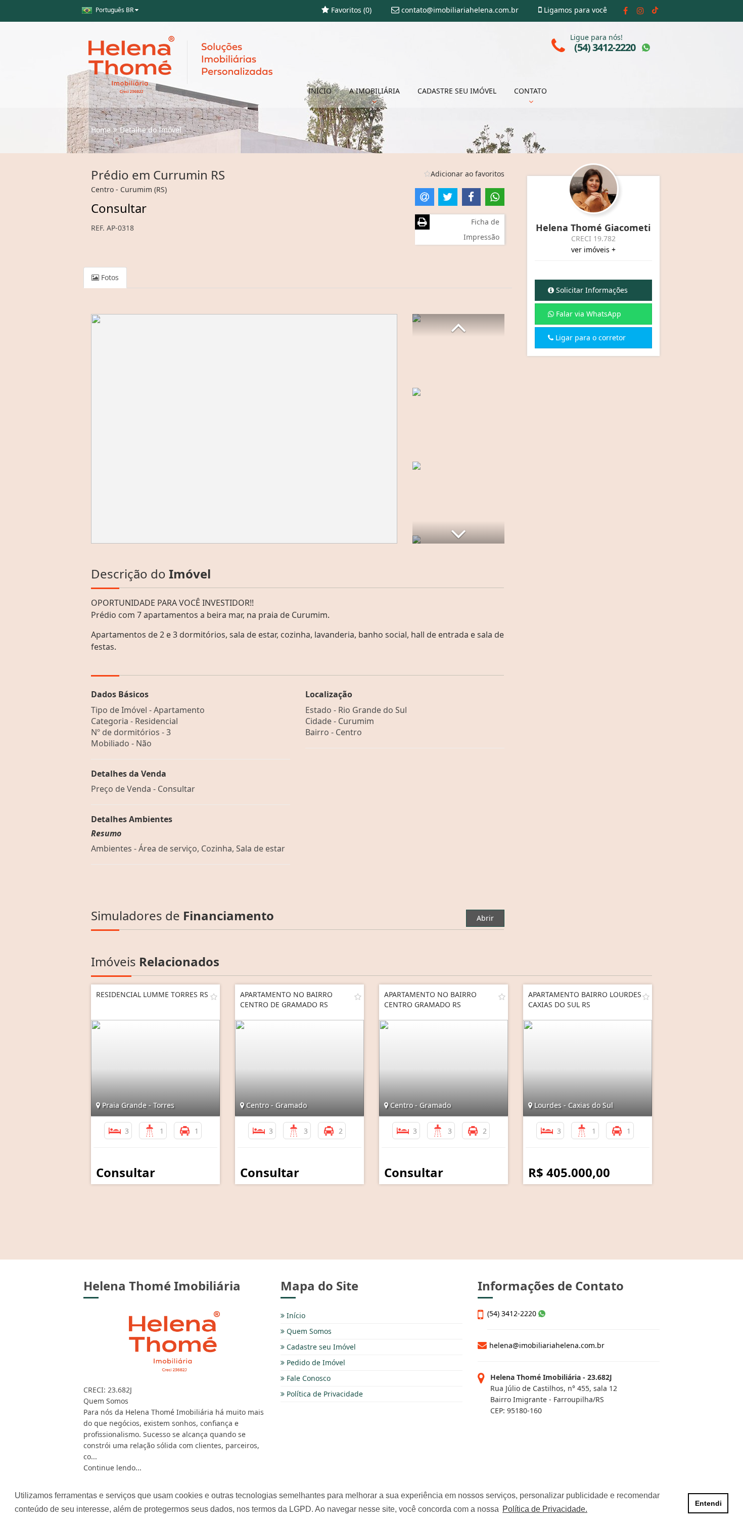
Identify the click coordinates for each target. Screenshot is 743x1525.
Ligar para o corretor (589, 337)
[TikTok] (654, 10)
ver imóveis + (593, 249)
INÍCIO (320, 91)
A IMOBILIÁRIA (374, 91)
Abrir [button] (485, 918)
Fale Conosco (308, 1378)
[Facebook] (625, 10)
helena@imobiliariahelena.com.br (547, 1345)
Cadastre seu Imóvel (320, 1347)
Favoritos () (350, 10)
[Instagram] (640, 10)
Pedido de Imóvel (315, 1362)
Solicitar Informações (591, 290)
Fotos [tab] (109, 277)
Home (101, 129)
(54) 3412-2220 (512, 1313)
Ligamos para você (574, 10)
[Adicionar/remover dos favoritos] (213, 996)
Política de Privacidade (324, 1394)
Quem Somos (308, 1331)
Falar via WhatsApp (587, 314)
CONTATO (530, 91)
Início (295, 1315)
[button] (458, 325)
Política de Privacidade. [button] (544, 1509)
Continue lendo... (112, 1467)
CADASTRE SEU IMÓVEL (456, 91)
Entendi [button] (708, 1503)
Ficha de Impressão (481, 229)
